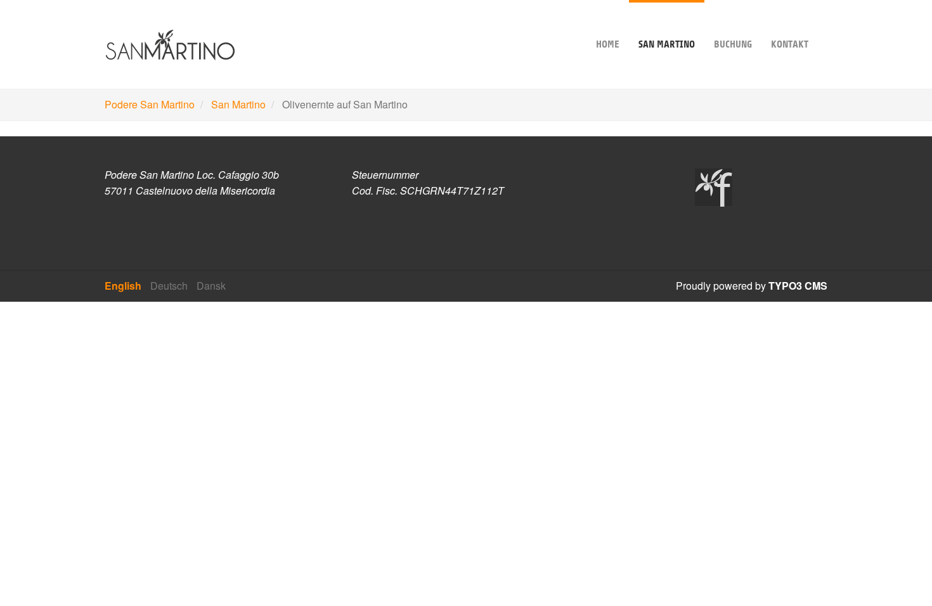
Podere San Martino (150, 104)
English (123, 285)
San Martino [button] (666, 44)
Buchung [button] (733, 44)
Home (607, 44)
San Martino (238, 104)
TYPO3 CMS (797, 285)
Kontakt (789, 44)
